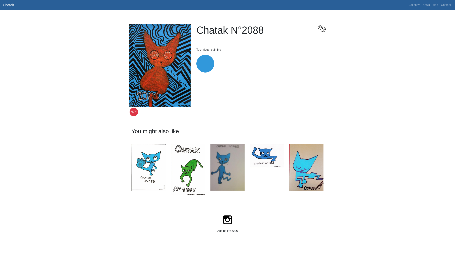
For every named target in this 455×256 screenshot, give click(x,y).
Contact (446, 4)
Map (435, 4)
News (426, 4)
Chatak (8, 5)
